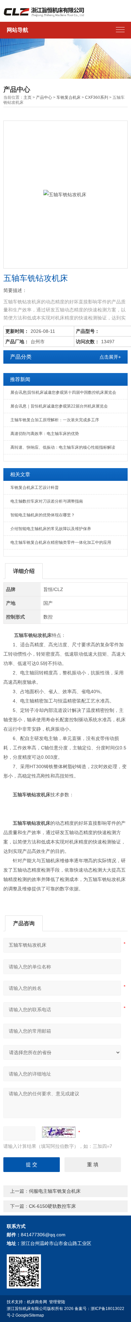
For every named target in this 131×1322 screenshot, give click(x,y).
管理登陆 (57, 1302)
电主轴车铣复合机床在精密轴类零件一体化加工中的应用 (60, 542)
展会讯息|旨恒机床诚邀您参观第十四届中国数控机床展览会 (63, 392)
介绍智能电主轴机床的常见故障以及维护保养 (50, 528)
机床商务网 (37, 1302)
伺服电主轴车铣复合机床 (55, 1191)
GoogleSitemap (29, 1315)
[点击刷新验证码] (59, 1132)
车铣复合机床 (68, 97)
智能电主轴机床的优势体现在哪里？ (42, 515)
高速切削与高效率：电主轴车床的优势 (44, 433)
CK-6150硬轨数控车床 (52, 1206)
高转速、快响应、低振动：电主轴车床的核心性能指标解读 (62, 447)
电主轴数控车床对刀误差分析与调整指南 (46, 501)
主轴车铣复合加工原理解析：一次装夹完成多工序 (54, 420)
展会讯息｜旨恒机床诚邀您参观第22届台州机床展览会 (59, 406)
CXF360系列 (96, 97)
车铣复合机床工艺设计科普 (34, 487)
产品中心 (44, 97)
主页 (28, 97)
